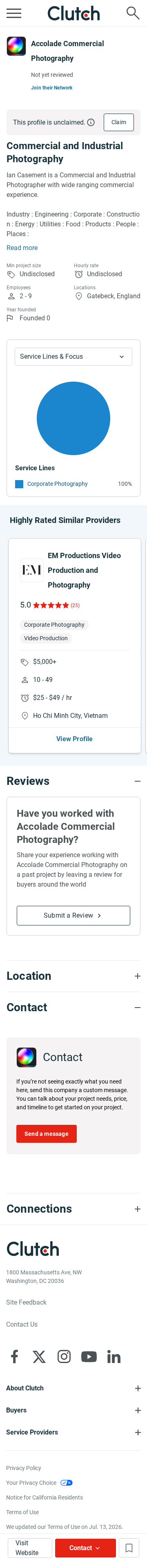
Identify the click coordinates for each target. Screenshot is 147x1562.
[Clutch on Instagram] (64, 1356)
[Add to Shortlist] (129, 1548)
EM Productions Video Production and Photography (84, 570)
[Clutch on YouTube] (89, 1356)
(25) (75, 605)
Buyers (16, 1410)
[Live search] (133, 13)
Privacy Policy (23, 1468)
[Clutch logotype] (73, 13)
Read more (22, 248)
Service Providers (32, 1432)
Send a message (46, 1134)
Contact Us (22, 1324)
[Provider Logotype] (16, 46)
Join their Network (52, 88)
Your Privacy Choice (31, 1482)
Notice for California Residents (44, 1497)
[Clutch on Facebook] (14, 1356)
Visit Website (27, 1548)
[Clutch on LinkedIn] (114, 1356)
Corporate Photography (57, 483)
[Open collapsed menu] (14, 13)
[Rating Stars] (50, 605)
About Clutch (25, 1388)
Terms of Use (22, 1512)
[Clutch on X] (39, 1356)
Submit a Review (68, 915)
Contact (80, 1548)
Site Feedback (26, 1302)
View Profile (74, 739)
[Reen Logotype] (32, 570)
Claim (118, 122)
